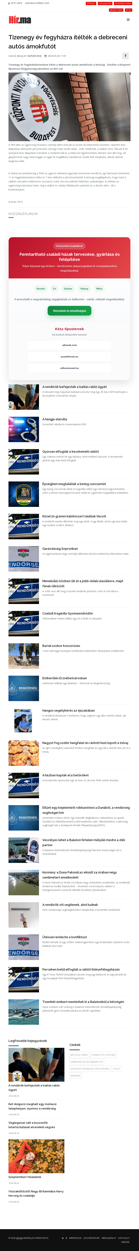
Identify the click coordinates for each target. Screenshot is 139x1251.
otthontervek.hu (69, 368)
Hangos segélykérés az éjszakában (68, 710)
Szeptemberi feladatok (24, 1177)
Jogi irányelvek (92, 1238)
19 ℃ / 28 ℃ (16, 3)
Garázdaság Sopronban (60, 548)
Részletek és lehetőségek (69, 310)
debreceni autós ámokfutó (87, 1062)
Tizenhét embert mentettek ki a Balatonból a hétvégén (83, 1002)
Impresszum (75, 1238)
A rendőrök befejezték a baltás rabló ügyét (74, 387)
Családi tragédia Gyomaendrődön (67, 613)
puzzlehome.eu (69, 356)
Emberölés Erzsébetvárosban (64, 678)
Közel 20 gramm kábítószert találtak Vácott (74, 516)
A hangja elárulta (54, 419)
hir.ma (19, 1238)
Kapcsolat (124, 1238)
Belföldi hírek (34, 55)
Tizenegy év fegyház (103, 1055)
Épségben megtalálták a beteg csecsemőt (74, 484)
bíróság (75, 1075)
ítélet (116, 1068)
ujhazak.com (69, 345)
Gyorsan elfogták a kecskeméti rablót (70, 451)
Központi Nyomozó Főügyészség (90, 1068)
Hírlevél (125, 1242)
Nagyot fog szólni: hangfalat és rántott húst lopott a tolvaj (85, 743)
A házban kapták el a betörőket (65, 775)
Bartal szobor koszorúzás (61, 646)
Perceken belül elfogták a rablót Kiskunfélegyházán (81, 969)
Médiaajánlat (109, 1238)
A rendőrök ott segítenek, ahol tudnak (70, 904)
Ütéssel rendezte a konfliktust (64, 937)
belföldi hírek (79, 1055)
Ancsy (20, 55)
